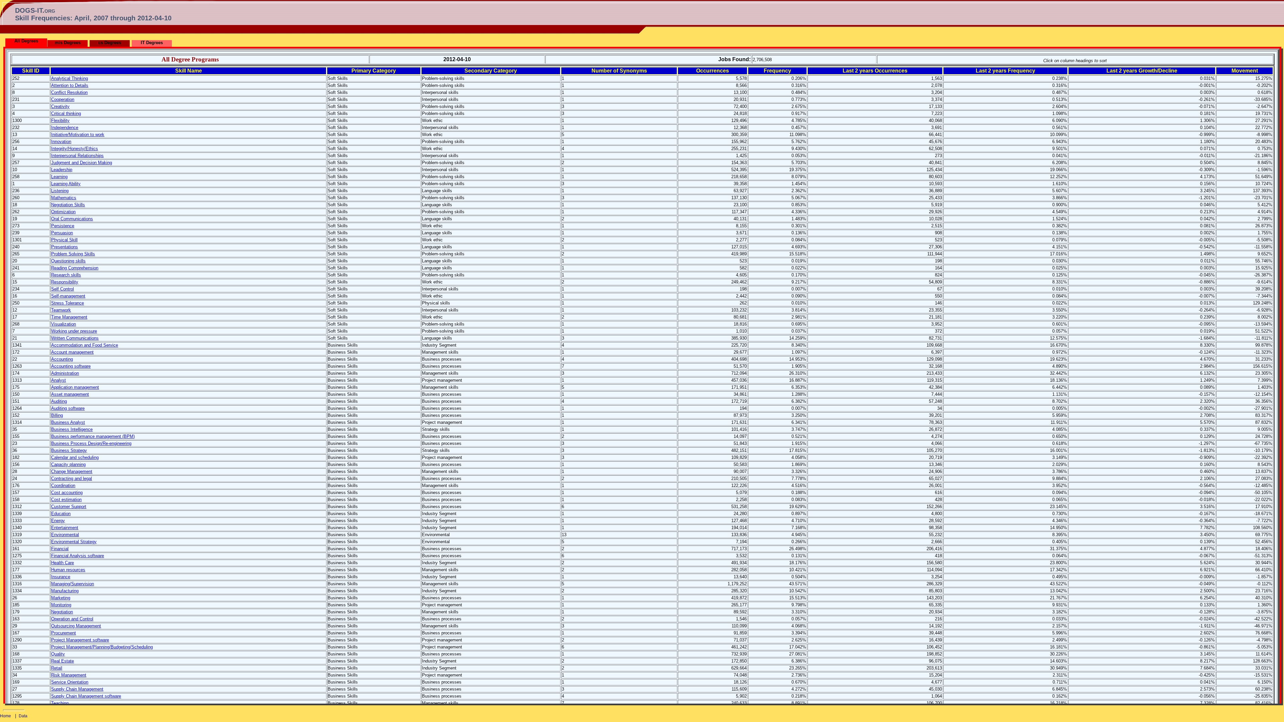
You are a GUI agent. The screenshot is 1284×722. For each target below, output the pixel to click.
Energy (58, 520)
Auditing (59, 401)
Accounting (62, 359)
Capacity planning (68, 464)
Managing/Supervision (72, 583)
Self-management (68, 295)
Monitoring (61, 604)
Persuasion (62, 232)
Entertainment (64, 527)
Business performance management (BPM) (93, 436)
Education (61, 513)
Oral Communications (72, 218)
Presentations (64, 246)
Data (23, 716)
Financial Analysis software (77, 555)
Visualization (63, 324)
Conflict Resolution (69, 92)
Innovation (61, 141)
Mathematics (63, 197)
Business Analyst (68, 422)
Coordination (63, 485)
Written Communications (75, 338)
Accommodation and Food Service (84, 345)
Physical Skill (64, 239)
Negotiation (62, 611)
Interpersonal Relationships (77, 155)
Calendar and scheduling (75, 457)
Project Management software (80, 639)
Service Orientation (69, 682)
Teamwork (61, 310)
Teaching (60, 703)
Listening (60, 190)
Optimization (63, 211)
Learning (59, 176)
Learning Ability (66, 183)
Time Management (69, 317)
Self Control (62, 288)
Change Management (71, 471)
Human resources (68, 569)
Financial (60, 548)
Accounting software (71, 366)
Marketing (60, 597)
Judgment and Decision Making (81, 162)
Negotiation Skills (68, 204)
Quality (58, 653)
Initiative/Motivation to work (77, 134)
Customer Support (68, 506)
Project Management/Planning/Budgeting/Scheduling (102, 646)
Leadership (61, 169)
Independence (64, 127)
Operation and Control (72, 618)
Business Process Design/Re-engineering (91, 443)
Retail (56, 668)
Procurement (63, 632)
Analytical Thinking (69, 78)
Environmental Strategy (74, 541)
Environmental (65, 534)
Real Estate (62, 661)
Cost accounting (67, 492)
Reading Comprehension (74, 267)
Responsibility (64, 281)
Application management (75, 387)
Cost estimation (66, 499)
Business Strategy (69, 450)
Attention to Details (69, 85)
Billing (57, 415)
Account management (72, 352)
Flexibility (60, 120)
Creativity (60, 106)
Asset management (70, 394)
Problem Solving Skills (73, 253)
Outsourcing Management (76, 625)
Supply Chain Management (77, 689)
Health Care (62, 562)
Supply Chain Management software (86, 696)
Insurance (60, 576)
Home (5, 716)
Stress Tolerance (67, 303)
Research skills (66, 274)
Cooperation (62, 99)
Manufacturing (65, 590)
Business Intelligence (72, 429)
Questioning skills (68, 260)
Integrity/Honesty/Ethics (74, 148)
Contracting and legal (71, 478)
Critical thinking (66, 113)
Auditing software (68, 408)
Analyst (58, 380)
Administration (65, 373)
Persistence (62, 225)
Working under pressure (74, 331)
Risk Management (68, 675)
